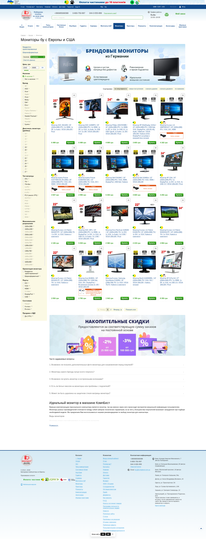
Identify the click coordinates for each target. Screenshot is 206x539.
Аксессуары (170, 26)
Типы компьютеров (48, 26)
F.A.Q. (105, 501)
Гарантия (70, 7)
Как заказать (107, 498)
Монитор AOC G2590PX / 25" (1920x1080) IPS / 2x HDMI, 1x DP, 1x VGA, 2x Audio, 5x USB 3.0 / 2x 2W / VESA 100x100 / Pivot (89, 129)
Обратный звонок (135, 466)
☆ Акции (21, 26)
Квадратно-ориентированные (30, 48)
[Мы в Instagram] (87, 7)
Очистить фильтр (29, 60)
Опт (37, 26)
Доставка (62, 7)
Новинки (47, 7)
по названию (179, 89)
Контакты (39, 7)
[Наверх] (201, 528)
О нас (23, 7)
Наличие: (26, 57)
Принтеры (130, 26)
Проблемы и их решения (111, 519)
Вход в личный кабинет (111, 458)
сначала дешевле (166, 89)
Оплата (54, 7)
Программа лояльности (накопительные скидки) (111, 507)
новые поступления (136, 89)
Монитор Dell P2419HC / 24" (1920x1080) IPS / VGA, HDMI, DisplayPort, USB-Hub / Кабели (117, 180)
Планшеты (142, 26)
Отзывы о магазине (109, 522)
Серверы (93, 26)
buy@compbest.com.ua (142, 470)
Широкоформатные (30, 52)
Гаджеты (83, 26)
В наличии (34, 57)
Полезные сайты (109, 514)
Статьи (105, 516)
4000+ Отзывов (108, 484)
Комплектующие (156, 26)
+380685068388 (61, 13)
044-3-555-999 (95, 13)
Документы (107, 495)
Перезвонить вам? (110, 13)
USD (163, 7)
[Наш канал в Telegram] (93, 7)
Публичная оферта (109, 525)
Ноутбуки (72, 26)
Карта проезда (160, 505)
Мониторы (119, 26)
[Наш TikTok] (97, 7)
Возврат (106, 481)
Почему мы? (30, 7)
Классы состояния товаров (112, 503)
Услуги (30, 26)
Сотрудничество (108, 486)
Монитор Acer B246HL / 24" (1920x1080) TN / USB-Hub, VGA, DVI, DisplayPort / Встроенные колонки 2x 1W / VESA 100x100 (88, 282)
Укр (105, 7)
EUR (159, 7)
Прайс (105, 492)
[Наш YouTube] (90, 7)
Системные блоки (61, 26)
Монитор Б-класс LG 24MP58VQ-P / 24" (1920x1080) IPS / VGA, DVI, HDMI (171, 127)
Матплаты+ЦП (106, 26)
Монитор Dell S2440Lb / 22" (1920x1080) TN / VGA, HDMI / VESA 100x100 (143, 180)
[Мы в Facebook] (84, 7)
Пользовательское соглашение (113, 528)
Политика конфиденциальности (114, 530)
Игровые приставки (183, 26)
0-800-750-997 (79, 13)
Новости (106, 511)
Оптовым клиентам (109, 489)
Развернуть (53, 425)
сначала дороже (151, 89)
